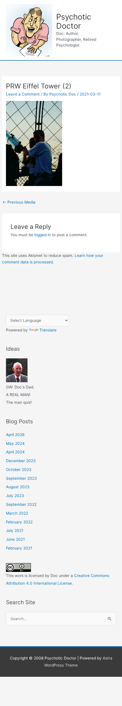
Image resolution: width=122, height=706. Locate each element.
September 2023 (21, 478)
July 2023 (15, 495)
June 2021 (15, 539)
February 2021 (19, 548)
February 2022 (19, 522)
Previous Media (19, 202)
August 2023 (18, 487)
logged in (42, 234)
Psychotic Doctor (73, 21)
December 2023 (21, 460)
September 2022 (21, 504)
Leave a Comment (23, 94)
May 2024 (15, 443)
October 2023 (18, 469)
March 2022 (17, 513)
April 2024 (15, 452)
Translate (47, 330)
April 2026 (15, 434)
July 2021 (14, 530)
